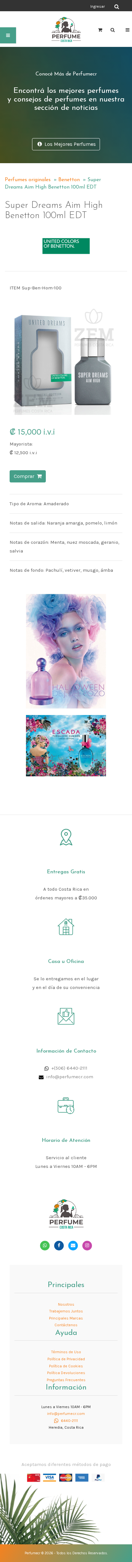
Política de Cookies (66, 1366)
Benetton (69, 179)
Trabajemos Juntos (66, 1311)
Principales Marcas (66, 1318)
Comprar (25, 476)
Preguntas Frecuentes (66, 1380)
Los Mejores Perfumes (69, 144)
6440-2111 (69, 1420)
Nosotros (66, 1304)
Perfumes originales (28, 179)
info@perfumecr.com (69, 1077)
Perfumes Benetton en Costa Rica (46, 221)
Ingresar (97, 6)
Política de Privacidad (66, 1359)
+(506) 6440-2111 (69, 1068)
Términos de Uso (66, 1352)
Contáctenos (66, 1325)
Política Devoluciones (66, 1373)
